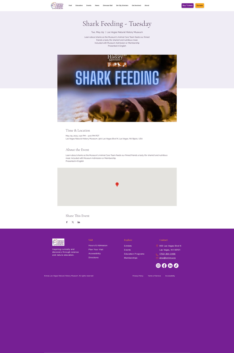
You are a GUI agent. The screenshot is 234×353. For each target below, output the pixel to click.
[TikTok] (176, 265)
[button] (70, 5)
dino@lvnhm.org (167, 258)
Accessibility (170, 276)
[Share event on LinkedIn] (79, 222)
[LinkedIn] (170, 265)
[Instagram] (158, 265)
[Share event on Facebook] (67, 222)
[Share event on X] (73, 222)
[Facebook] (164, 265)
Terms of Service (154, 276)
